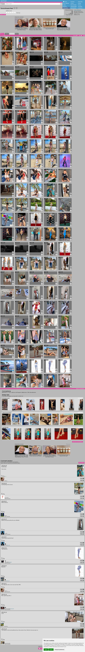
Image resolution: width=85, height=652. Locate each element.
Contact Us (80, 8)
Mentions (65, 6)
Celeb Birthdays (74, 6)
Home (66, 1)
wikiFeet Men (65, 8)
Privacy (79, 4)
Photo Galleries (66, 3)
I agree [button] (46, 649)
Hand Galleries (73, 8)
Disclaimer (80, 6)
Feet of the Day (73, 4)
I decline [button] (51, 649)
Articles (72, 3)
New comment (81, 462)
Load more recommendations (77, 441)
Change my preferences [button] (59, 649)
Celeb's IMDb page (77, 10)
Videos (64, 4)
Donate (79, 3)
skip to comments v (80, 388)
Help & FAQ (80, 1)
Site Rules (72, 1)
